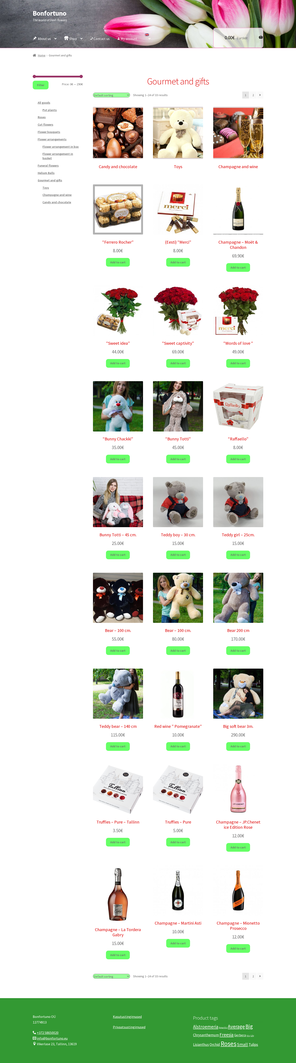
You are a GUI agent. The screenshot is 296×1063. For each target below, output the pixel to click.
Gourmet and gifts (50, 180)
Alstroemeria (205, 1027)
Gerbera (240, 1035)
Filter (40, 85)
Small (242, 1044)
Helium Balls (46, 173)
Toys (45, 188)
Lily (252, 1035)
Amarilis (223, 1027)
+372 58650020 (48, 1032)
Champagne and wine (57, 195)
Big (249, 1026)
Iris (248, 1035)
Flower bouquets (49, 132)
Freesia (227, 1035)
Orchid (215, 1044)
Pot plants (49, 110)
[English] (147, 37)
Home (42, 55)
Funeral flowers (48, 165)
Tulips (253, 1044)
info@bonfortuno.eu (52, 1038)
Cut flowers (45, 124)
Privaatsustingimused (129, 1027)
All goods (44, 103)
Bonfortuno (49, 13)
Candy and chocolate (56, 202)
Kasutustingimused (127, 1016)
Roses (42, 117)
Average (236, 1026)
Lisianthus (201, 1044)
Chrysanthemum (206, 1035)
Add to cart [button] (117, 262)
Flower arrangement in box (60, 147)
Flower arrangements (52, 139)
